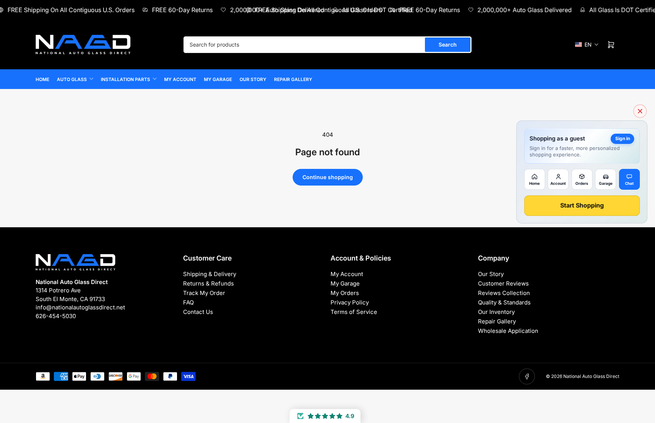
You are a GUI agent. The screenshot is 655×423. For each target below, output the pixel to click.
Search (448, 44)
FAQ (188, 302)
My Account (180, 79)
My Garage (218, 79)
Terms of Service (354, 311)
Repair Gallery (293, 79)
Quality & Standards (504, 302)
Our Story (253, 79)
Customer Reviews (503, 283)
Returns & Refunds (208, 283)
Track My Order (204, 293)
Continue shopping (327, 177)
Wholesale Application (508, 330)
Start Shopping (582, 205)
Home (42, 79)
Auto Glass (72, 79)
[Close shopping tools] (640, 111)
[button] (587, 44)
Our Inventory (496, 311)
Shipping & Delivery (209, 274)
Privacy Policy (350, 302)
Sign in (622, 138)
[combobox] (327, 44)
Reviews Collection (504, 293)
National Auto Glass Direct (591, 376)
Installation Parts (125, 79)
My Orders (345, 293)
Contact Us (198, 311)
